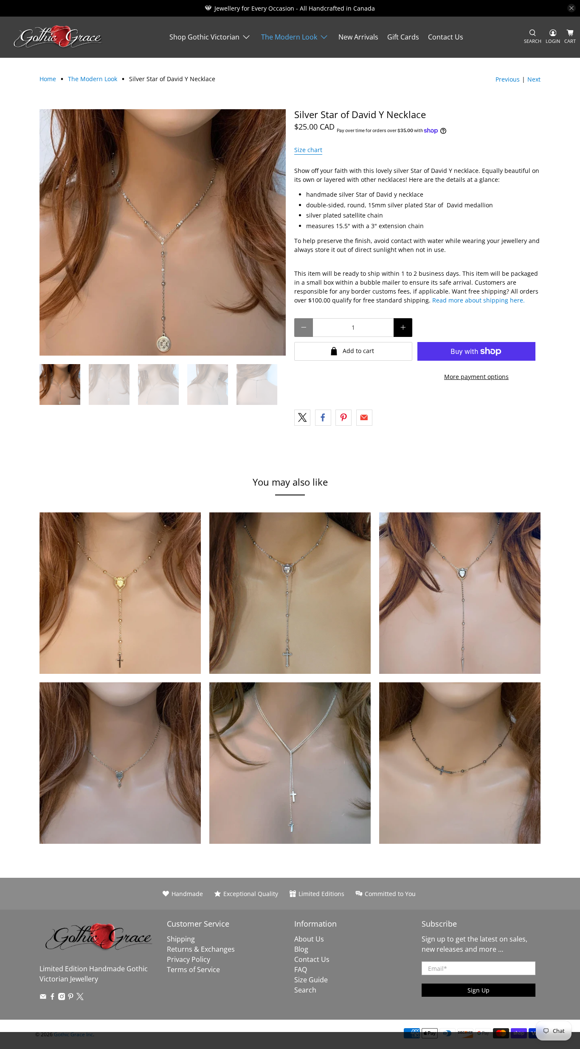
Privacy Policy (188, 959)
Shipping (181, 939)
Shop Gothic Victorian (204, 37)
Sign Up (478, 990)
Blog (301, 949)
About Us (309, 939)
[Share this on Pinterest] (343, 418)
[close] (571, 8)
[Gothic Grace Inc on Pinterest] (70, 997)
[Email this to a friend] (364, 418)
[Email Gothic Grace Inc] (43, 997)
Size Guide (311, 979)
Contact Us (445, 37)
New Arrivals (358, 37)
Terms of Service (193, 969)
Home (47, 79)
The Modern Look (289, 37)
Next (534, 79)
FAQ (300, 969)
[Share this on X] (302, 418)
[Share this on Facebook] (323, 418)
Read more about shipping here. (478, 300)
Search (305, 990)
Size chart (308, 150)
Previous (508, 79)
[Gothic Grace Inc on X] (80, 997)
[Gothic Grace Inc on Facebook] (52, 997)
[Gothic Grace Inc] (58, 37)
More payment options (476, 377)
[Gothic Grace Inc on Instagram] (61, 997)
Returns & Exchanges (201, 949)
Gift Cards (403, 37)
